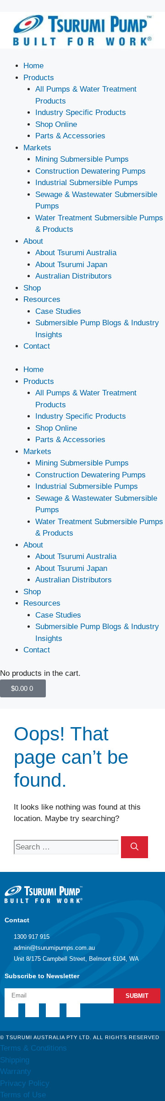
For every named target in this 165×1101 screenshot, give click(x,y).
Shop (32, 288)
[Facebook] (32, 1010)
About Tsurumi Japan (71, 264)
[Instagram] (53, 1010)
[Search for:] (67, 847)
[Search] (134, 847)
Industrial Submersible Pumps (86, 182)
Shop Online (56, 124)
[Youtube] (73, 1010)
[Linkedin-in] (11, 1010)
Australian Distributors (73, 276)
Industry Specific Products (80, 112)
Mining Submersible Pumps (82, 159)
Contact (36, 346)
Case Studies (58, 311)
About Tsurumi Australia (75, 252)
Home (33, 65)
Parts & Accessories (70, 135)
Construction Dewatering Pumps (90, 171)
